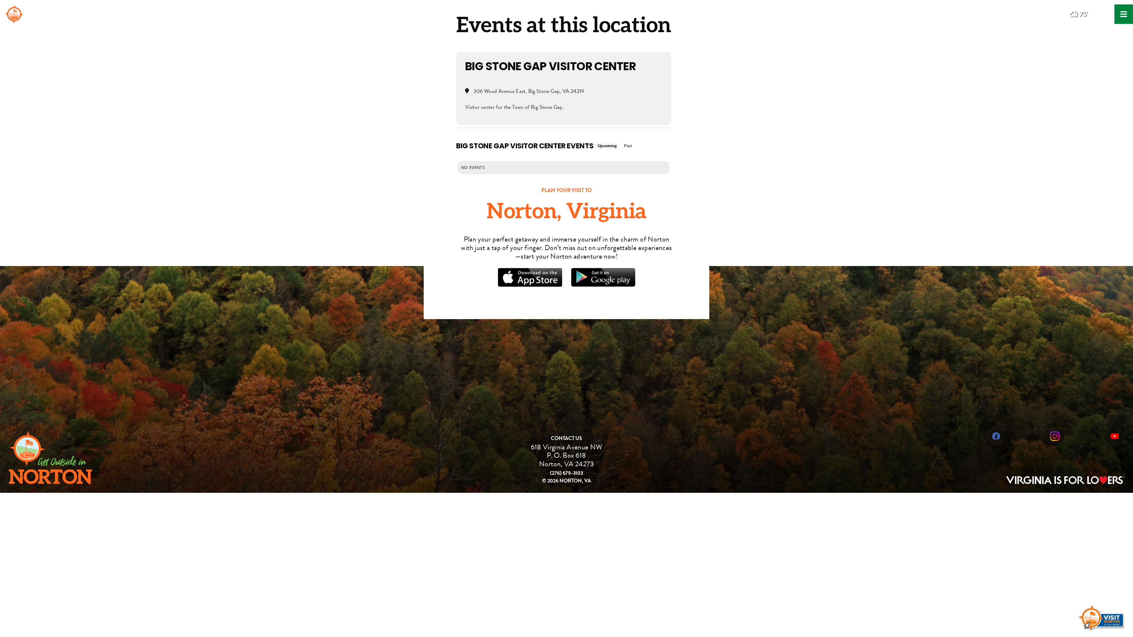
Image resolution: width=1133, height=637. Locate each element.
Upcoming (607, 146)
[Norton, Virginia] (14, 9)
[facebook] (996, 430)
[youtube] (1114, 430)
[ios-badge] (529, 271)
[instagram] (1055, 430)
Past (628, 146)
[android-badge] (603, 271)
